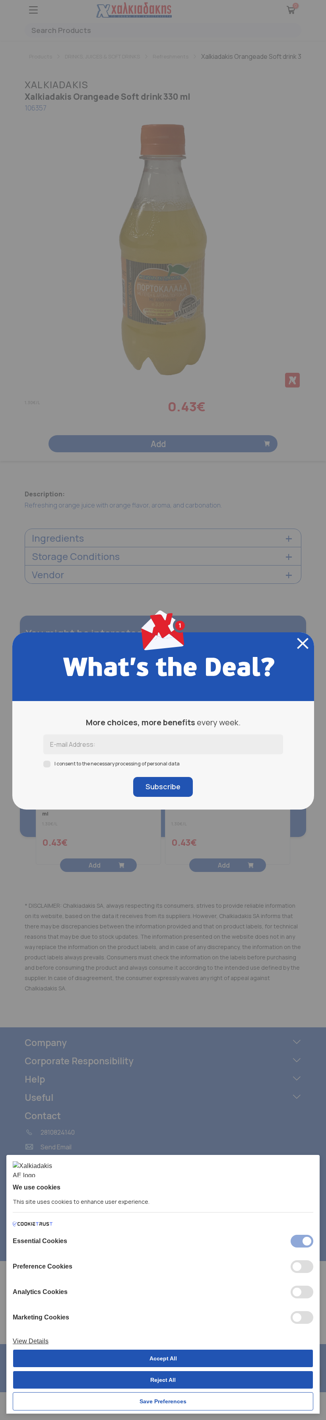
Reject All (163, 1380)
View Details (31, 1341)
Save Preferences (163, 1401)
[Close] (303, 643)
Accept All (163, 1358)
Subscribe (163, 786)
